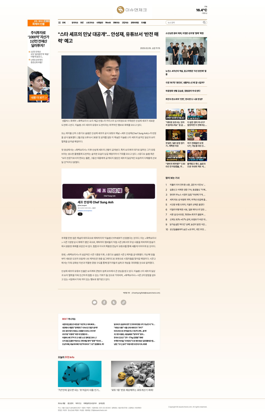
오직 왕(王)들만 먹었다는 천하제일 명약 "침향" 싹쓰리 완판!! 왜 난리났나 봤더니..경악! (83, 341)
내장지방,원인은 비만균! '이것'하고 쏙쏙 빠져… (79, 324)
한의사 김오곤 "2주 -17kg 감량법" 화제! (128, 337)
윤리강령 (101, 403)
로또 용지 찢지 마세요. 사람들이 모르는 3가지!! (79, 331)
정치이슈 (75, 23)
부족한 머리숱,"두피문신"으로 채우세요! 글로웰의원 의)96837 (135, 341)
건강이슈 (125, 23)
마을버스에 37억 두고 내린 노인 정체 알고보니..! (79, 337)
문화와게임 (135, 23)
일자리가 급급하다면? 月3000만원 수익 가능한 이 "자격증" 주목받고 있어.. (135, 324)
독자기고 (78, 403)
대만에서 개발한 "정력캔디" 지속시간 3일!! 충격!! (80, 328)
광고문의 (70, 403)
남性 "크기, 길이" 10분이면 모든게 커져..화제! (130, 344)
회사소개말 (61, 403)
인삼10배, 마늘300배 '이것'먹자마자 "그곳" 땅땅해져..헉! (83, 344)
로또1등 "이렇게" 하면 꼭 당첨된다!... (75, 334)
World (108, 23)
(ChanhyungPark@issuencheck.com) (146, 293)
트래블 (143, 23)
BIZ (82, 23)
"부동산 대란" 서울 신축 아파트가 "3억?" (128, 328)
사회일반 (99, 23)
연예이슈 (116, 23)
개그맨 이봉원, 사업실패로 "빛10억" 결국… (129, 334)
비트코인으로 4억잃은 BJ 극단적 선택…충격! (130, 331)
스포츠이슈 (90, 23)
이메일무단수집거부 (90, 403)
